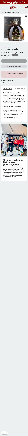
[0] (26, 7)
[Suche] (23, 7)
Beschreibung (7, 88)
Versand (10, 56)
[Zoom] (26, 16)
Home (2, 12)
